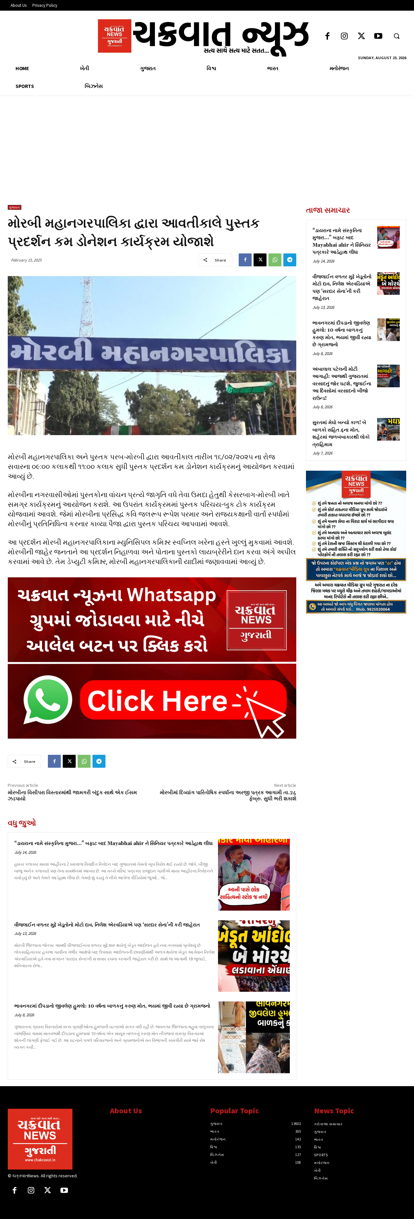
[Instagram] (344, 37)
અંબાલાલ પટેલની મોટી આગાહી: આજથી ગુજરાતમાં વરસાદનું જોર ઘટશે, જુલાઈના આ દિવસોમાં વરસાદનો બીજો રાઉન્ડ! (341, 383)
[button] (396, 36)
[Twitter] (361, 37)
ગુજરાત (14, 207)
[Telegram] (289, 259)
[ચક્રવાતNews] (54, 1139)
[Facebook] (327, 37)
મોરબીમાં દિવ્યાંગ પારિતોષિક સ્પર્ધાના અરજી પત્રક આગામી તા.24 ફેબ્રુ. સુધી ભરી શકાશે (228, 795)
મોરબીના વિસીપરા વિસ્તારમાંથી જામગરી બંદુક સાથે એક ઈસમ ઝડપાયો (72, 795)
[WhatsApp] (274, 259)
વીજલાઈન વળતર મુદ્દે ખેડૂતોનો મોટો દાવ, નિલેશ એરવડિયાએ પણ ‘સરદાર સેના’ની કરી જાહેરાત (107, 925)
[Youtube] (378, 37)
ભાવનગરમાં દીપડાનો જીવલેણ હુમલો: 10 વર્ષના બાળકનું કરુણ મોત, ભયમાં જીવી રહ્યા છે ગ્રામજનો (112, 1006)
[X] (260, 259)
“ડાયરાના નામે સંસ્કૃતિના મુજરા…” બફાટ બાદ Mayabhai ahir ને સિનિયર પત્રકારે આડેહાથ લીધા (113, 843)
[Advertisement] (207, 156)
